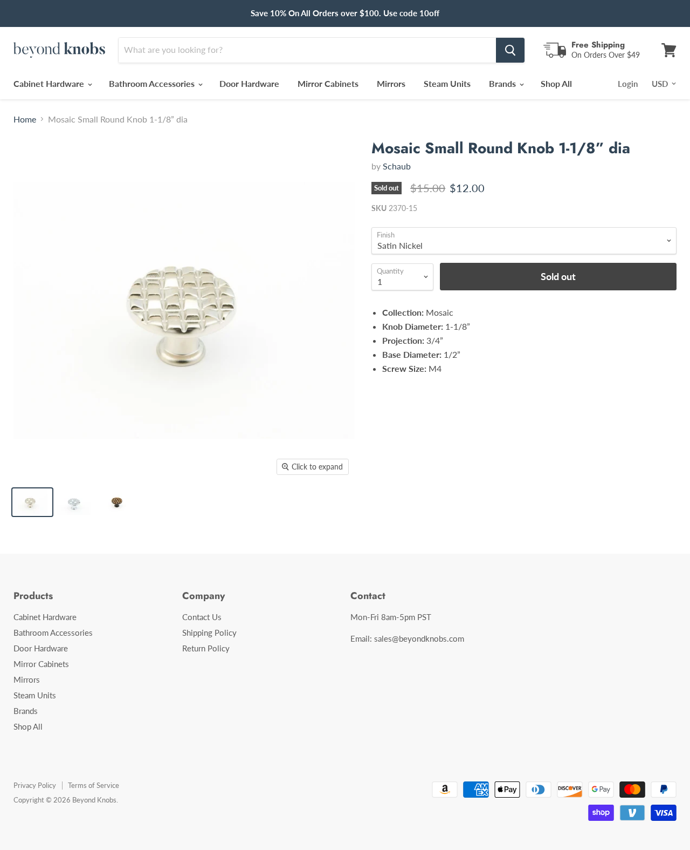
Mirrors (391, 83)
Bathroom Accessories (153, 83)
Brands (503, 83)
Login (628, 84)
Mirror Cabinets (328, 83)
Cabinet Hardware (49, 83)
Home (24, 119)
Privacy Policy (34, 785)
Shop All (556, 83)
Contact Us (202, 617)
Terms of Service (93, 785)
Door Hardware (249, 83)
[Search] (510, 50)
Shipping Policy (209, 632)
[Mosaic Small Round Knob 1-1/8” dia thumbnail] (32, 502)
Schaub (397, 166)
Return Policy (206, 648)
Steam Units (447, 83)
